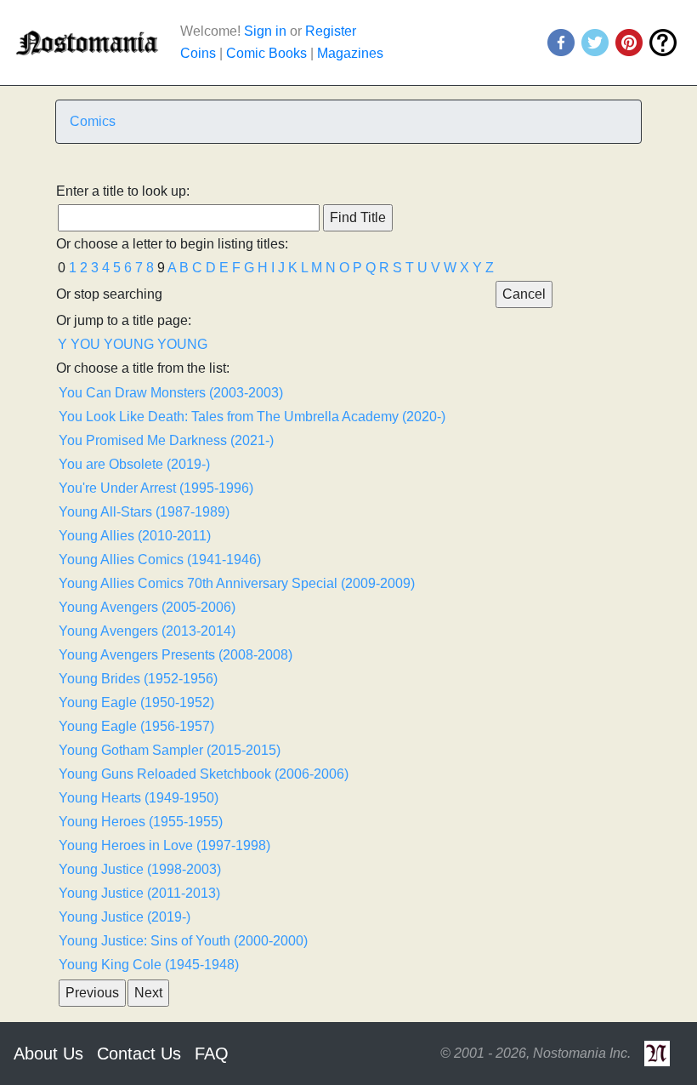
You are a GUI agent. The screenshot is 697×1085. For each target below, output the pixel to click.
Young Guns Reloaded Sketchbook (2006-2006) (203, 774)
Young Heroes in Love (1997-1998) (164, 845)
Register (330, 31)
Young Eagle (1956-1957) (136, 726)
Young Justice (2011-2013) (139, 893)
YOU (85, 344)
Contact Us (139, 1053)
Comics (93, 121)
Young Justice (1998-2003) (140, 869)
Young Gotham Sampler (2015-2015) (169, 750)
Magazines (350, 53)
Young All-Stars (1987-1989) (144, 512)
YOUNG (129, 344)
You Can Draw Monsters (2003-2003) (171, 392)
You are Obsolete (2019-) (134, 464)
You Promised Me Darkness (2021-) (166, 440)
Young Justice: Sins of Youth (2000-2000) (183, 941)
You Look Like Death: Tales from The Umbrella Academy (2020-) (252, 416)
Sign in (265, 31)
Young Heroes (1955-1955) (141, 821)
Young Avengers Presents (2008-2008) (175, 655)
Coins (198, 53)
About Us (48, 1053)
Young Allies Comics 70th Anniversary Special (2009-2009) (237, 583)
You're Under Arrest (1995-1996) (156, 488)
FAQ (212, 1053)
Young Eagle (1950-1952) (136, 702)
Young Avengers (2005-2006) (147, 607)
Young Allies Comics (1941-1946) (160, 559)
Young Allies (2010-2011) (135, 535)
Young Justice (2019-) (124, 917)
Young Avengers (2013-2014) (147, 631)
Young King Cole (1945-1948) (149, 964)
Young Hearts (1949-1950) (138, 798)
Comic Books (266, 53)
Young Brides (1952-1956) (138, 678)
